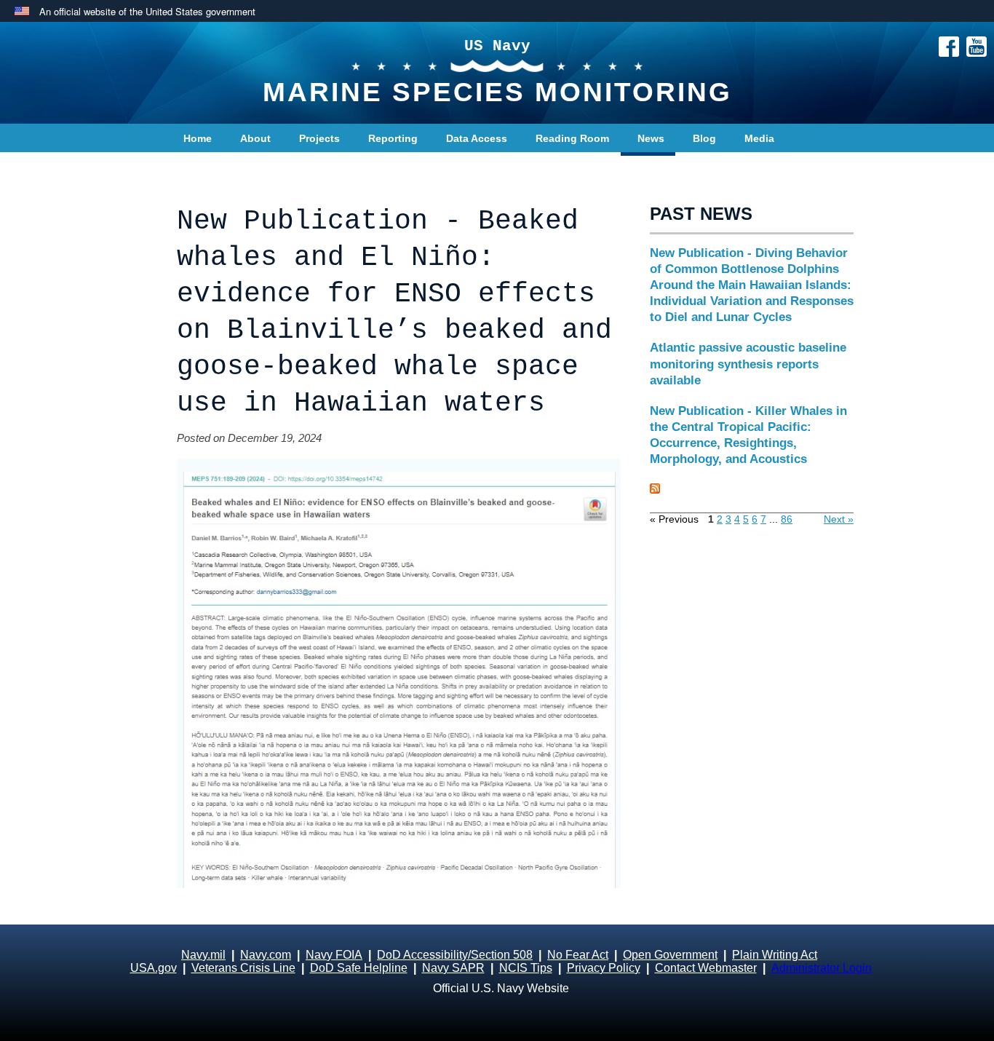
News (650, 138)
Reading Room (572, 138)
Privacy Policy (603, 968)
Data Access (476, 138)
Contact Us (211, 167)
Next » (839, 519)
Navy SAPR (453, 968)
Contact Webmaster (706, 968)
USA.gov (153, 968)
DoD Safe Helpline (358, 968)
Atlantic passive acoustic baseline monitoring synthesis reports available (748, 364)
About (255, 138)
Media (759, 138)
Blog (704, 138)
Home (197, 138)
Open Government (670, 955)
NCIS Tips (525, 968)
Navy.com (265, 955)
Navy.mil (203, 955)
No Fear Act (577, 955)
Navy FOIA (334, 955)
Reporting (393, 138)
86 (786, 519)
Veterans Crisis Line (243, 968)
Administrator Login (821, 968)
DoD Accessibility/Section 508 (455, 955)
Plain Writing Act (774, 955)
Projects (319, 138)
